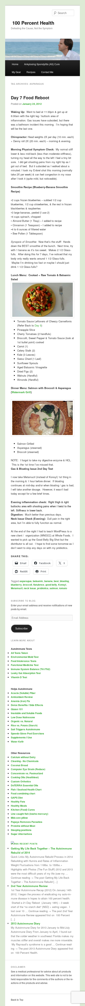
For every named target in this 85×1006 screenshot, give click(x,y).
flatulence (38, 584)
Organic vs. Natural (22, 721)
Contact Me (47, 72)
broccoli (27, 584)
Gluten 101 (17, 709)
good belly (51, 584)
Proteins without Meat (23, 826)
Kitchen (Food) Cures (23, 809)
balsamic (38, 581)
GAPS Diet (17, 797)
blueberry (16, 584)
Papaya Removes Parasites (26, 822)
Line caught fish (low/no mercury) (29, 814)
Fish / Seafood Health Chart (26, 789)
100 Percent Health (32, 22)
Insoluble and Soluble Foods (26, 713)
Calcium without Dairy (23, 757)
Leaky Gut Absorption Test (26, 673)
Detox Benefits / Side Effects (27, 705)
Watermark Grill (21, 392)
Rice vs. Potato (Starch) (24, 725)
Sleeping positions (21, 830)
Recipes (30, 72)
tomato (63, 588)
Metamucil (17, 588)
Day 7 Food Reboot (30, 97)
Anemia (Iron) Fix (20, 701)
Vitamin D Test (19, 677)
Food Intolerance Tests (23, 661)
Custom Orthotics (21, 781)
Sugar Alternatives (21, 834)
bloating (64, 581)
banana (48, 581)
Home (15, 64)
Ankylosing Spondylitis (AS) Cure (42, 64)
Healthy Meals (19, 805)
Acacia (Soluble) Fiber (23, 693)
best (56, 581)
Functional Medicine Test (25, 665)
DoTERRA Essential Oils (24, 785)
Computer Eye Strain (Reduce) (28, 769)
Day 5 (38, 325)
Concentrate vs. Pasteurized (27, 773)
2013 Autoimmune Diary (25, 923)
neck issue (30, 588)
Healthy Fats (18, 801)
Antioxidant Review (22, 697)
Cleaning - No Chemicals (25, 761)
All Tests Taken (19, 653)
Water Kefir (17, 741)
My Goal (16, 72)
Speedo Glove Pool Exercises (27, 733)
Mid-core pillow (19, 817)
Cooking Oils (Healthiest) (25, 777)
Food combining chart (23, 793)
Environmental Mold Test (25, 657)
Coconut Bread (19, 765)
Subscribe (21, 628)
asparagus (26, 581)
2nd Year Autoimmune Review (29, 886)
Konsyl (62, 584)
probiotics (42, 588)
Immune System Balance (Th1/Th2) (30, 669)
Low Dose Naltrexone (23, 717)
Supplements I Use (21, 737)
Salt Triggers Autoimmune (25, 729)
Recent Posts (29, 843)
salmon (54, 588)
